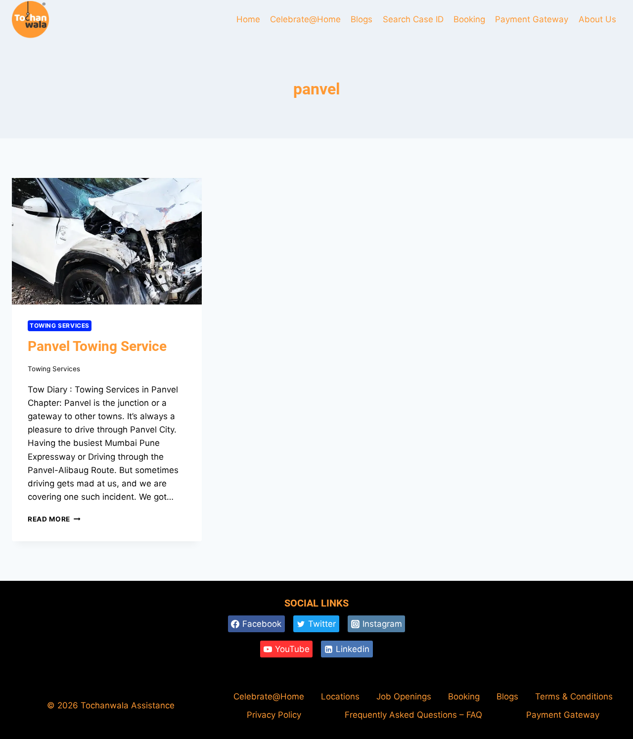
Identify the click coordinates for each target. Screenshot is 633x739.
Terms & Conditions (574, 696)
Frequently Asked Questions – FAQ (413, 715)
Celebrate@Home (305, 19)
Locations (340, 696)
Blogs (361, 19)
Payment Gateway (531, 19)
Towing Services (60, 325)
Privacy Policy (274, 715)
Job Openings (403, 696)
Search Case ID (413, 19)
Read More (54, 519)
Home (248, 19)
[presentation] (107, 241)
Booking (469, 19)
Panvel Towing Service (97, 346)
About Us (597, 19)
